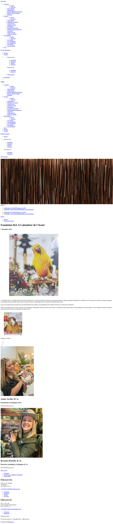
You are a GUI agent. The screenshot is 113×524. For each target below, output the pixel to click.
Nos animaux (7, 35)
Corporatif (10, 31)
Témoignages (10, 10)
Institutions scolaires (12, 22)
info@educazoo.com (14, 489)
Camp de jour (10, 23)
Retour (12, 5)
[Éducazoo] (5, 50)
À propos (6, 4)
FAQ (5, 47)
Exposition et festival (12, 28)
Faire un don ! (11, 74)
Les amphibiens (11, 43)
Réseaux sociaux (5, 134)
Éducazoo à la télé (8, 221)
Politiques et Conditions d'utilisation (13, 474)
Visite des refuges (11, 34)
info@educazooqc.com (15, 509)
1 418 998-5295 (5, 509)
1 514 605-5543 (5, 489)
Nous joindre (7, 476)
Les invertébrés (11, 46)
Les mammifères (11, 41)
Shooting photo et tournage (14, 29)
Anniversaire (10, 20)
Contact (6, 54)
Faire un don (4, 470)
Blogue (6, 53)
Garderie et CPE (11, 25)
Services (6, 16)
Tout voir (13, 19)
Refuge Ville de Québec (13, 13)
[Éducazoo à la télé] (15, 208)
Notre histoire (10, 8)
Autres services (11, 32)
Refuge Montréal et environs (14, 11)
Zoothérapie (10, 26)
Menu (2, 82)
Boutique (9, 14)
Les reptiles (10, 40)
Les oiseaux (10, 44)
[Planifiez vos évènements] (19, 209)
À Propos (6, 473)
